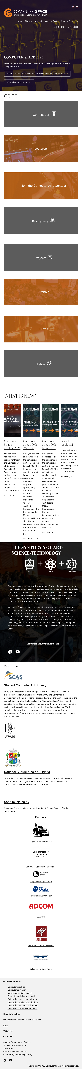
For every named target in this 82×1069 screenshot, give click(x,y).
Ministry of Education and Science (41, 867)
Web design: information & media (22, 1008)
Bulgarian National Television (41, 945)
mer (39, 1020)
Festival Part (58, 27)
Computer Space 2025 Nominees (49, 444)
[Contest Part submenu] (58, 21)
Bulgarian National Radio (41, 969)
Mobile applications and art (20, 993)
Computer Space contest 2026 (12, 444)
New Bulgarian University (41, 896)
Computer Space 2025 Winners (30, 444)
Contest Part (51, 21)
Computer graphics (16, 987)
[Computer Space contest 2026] (12, 420)
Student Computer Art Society (25, 685)
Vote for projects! (67, 442)
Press (5, 1025)
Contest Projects (68, 21)
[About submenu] (31, 21)
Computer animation (17, 990)
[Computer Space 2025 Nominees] (50, 420)
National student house (41, 842)
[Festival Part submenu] (64, 27)
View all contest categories (19, 82)
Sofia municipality (16, 802)
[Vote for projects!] (69, 420)
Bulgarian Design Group (41, 881)
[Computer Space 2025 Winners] (31, 420)
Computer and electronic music (22, 996)
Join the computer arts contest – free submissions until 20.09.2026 (37, 73)
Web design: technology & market (23, 1005)
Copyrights (8, 1031)
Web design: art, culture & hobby (22, 999)
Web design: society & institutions (23, 1002)
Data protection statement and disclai (20, 1020)
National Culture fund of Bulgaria (27, 772)
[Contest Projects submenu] (77, 21)
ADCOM (41, 917)
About (27, 21)
